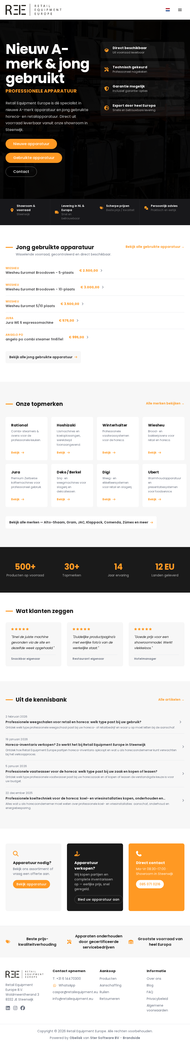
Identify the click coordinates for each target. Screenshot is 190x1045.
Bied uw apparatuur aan (98, 899)
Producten (108, 978)
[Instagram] (15, 1008)
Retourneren (110, 998)
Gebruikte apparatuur (33, 157)
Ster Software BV (104, 1038)
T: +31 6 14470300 (67, 978)
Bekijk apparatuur (31, 884)
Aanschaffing (110, 985)
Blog (150, 985)
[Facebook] (22, 1008)
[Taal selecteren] (167, 10)
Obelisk (76, 1038)
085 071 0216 (149, 884)
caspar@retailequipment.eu (71, 992)
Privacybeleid (157, 998)
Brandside (131, 1038)
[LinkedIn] (8, 1008)
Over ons (154, 978)
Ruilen (104, 992)
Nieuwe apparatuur (31, 143)
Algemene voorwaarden (157, 1008)
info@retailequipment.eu (71, 998)
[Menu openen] (179, 9)
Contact (21, 171)
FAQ (150, 992)
